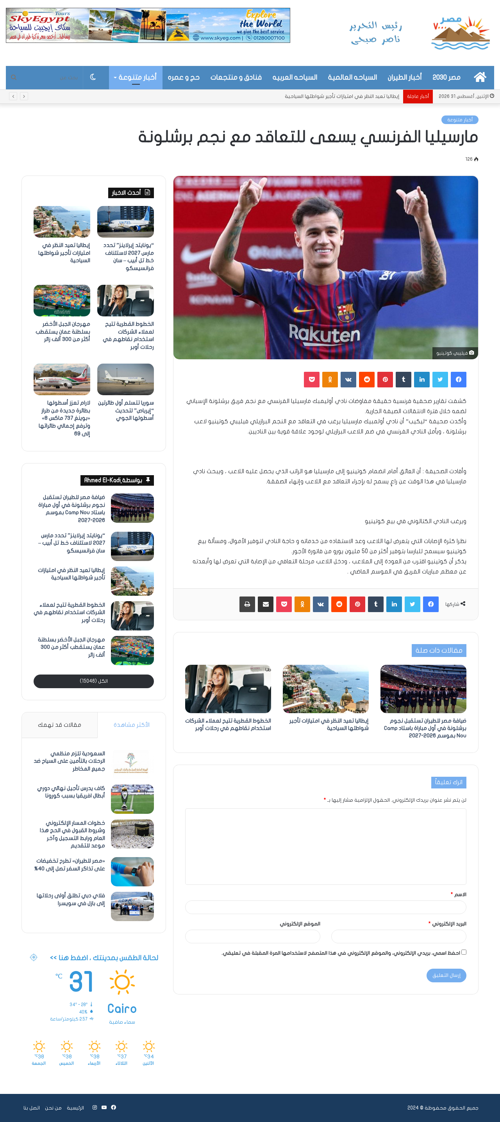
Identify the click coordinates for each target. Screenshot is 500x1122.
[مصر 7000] (420, 33)
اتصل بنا (31, 1108)
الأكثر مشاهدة (132, 725)
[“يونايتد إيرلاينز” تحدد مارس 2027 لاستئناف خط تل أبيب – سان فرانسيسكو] (125, 222)
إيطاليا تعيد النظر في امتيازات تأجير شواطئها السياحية (64, 252)
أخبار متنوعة (138, 77)
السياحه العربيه (295, 77)
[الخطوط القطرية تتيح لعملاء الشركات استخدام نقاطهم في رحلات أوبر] (228, 689)
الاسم (458, 894)
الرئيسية (75, 1108)
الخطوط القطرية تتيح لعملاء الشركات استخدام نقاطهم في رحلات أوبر (69, 612)
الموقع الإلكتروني (300, 924)
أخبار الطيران (405, 77)
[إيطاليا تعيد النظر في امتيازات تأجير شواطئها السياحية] (326, 689)
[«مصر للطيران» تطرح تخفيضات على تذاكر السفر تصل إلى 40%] (132, 871)
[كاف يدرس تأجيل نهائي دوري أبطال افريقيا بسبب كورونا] (132, 799)
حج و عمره (184, 77)
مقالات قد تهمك (59, 725)
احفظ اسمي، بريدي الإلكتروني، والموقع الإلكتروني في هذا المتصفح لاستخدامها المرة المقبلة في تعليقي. (340, 953)
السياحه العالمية (352, 77)
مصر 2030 (447, 77)
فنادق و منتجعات (236, 77)
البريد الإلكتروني (447, 924)
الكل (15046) (94, 681)
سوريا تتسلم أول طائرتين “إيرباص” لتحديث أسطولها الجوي (126, 410)
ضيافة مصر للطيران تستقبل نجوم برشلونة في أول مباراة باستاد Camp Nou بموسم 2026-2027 (425, 728)
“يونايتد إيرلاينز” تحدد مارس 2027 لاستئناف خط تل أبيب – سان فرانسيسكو (71, 543)
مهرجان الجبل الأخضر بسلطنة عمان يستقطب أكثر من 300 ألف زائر (63, 331)
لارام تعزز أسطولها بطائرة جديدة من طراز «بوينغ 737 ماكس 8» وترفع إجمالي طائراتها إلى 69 (64, 418)
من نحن (53, 1108)
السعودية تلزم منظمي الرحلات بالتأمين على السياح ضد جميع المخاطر (69, 761)
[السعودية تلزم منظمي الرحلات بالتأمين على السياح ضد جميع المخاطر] (132, 764)
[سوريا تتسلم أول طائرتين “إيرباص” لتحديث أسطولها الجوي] (125, 380)
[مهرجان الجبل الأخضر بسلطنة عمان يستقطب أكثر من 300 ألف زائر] (62, 301)
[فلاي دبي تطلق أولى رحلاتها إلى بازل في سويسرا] (132, 906)
